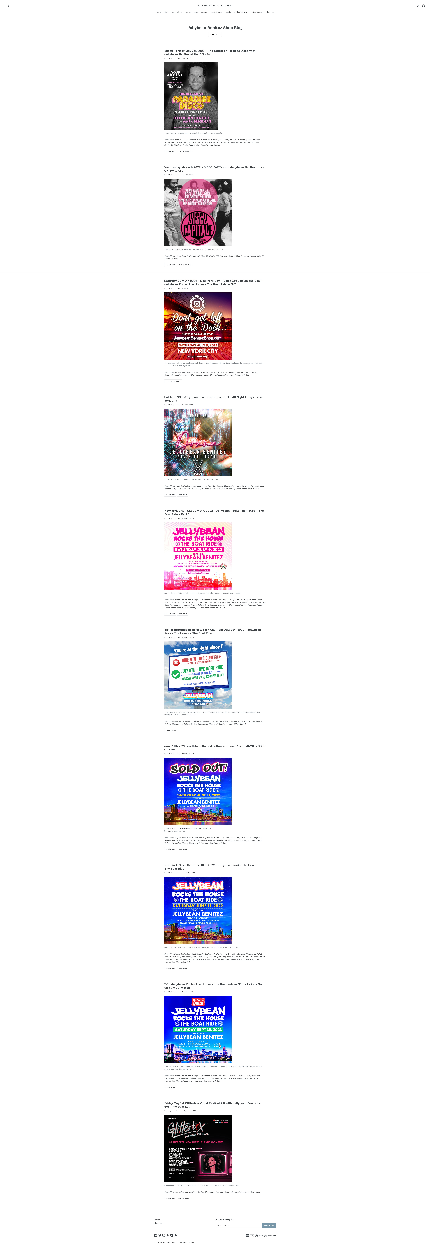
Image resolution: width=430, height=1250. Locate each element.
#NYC (169, 831)
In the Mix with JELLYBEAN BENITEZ (203, 256)
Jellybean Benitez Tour (240, 142)
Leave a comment (185, 151)
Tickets (237, 375)
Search (157, 1220)
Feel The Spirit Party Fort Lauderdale (187, 142)
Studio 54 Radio (181, 145)
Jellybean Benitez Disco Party (217, 142)
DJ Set (183, 256)
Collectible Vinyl (241, 12)
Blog (166, 12)
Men (196, 12)
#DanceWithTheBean (182, 486)
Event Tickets (176, 12)
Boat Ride (198, 372)
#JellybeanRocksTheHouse (189, 828)
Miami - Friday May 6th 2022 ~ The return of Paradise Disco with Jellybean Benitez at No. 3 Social (210, 52)
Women (188, 12)
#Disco (176, 140)
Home (158, 12)
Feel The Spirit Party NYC (238, 602)
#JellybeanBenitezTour (190, 140)
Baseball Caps (216, 12)
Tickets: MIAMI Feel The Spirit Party (204, 145)
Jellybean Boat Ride (204, 605)
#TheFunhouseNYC (221, 600)
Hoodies (228, 12)
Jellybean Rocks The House (188, 375)
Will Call (245, 375)
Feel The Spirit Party (217, 602)
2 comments (171, 1087)
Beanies (204, 12)
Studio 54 (168, 145)
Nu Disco (255, 142)
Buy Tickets (208, 372)
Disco (226, 486)
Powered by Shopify (187, 1242)
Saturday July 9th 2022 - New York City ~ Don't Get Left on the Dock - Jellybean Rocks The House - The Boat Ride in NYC (214, 282)
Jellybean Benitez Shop (215, 5)
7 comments (171, 730)
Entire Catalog (257, 12)
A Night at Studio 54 (209, 140)
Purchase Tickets (208, 375)
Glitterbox (183, 1192)
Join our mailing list (224, 1219)
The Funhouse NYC (245, 959)
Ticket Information (225, 375)
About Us (270, 12)
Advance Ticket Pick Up (240, 721)
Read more (170, 151)
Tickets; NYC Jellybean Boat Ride (203, 608)
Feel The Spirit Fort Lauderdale (232, 140)
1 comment (182, 495)
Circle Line (218, 372)
